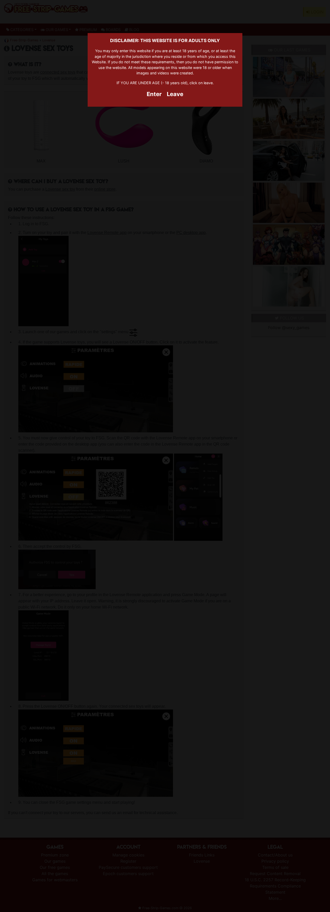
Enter (154, 94)
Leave (175, 94)
